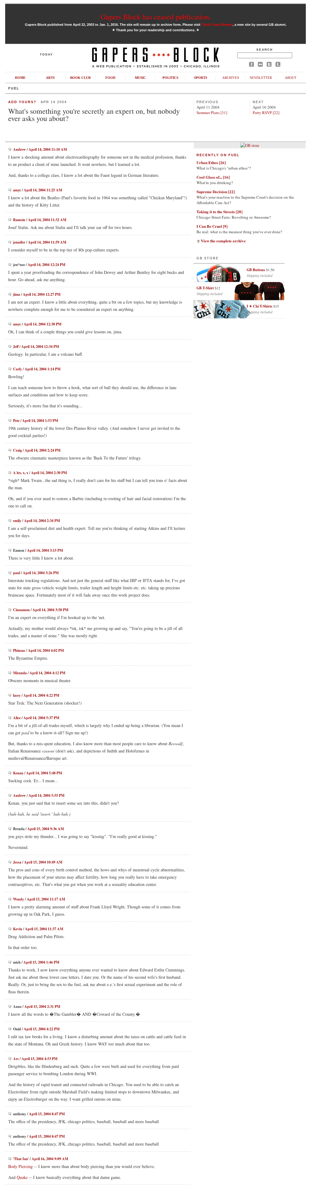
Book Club (80, 77)
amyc (17, 190)
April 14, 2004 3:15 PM (45, 550)
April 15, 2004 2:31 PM (42, 1006)
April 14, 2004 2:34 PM (42, 520)
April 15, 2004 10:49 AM (43, 862)
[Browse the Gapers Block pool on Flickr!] (260, 65)
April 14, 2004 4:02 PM (46, 650)
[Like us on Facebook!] (251, 65)
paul (16, 572)
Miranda (20, 672)
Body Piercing (20, 1166)
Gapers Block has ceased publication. (156, 17)
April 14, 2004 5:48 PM (44, 773)
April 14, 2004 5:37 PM (41, 717)
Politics (170, 77)
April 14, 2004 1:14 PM (42, 369)
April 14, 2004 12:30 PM (42, 324)
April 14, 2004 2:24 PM (42, 450)
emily (17, 520)
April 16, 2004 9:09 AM (50, 1158)
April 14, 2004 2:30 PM (49, 472)
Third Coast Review (217, 24)
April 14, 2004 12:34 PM (40, 346)
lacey (17, 695)
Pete (16, 420)
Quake (22, 1177)
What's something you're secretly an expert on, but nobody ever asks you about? (94, 114)
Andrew (19, 149)
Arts (50, 77)
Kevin (17, 928)
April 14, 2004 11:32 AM (47, 219)
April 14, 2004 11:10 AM (48, 149)
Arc (16, 1058)
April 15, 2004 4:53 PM (39, 1058)
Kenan (18, 773)
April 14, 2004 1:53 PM (40, 420)
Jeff (16, 346)
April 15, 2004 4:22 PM (42, 1029)
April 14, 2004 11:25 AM (43, 190)
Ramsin (19, 219)
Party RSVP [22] (266, 112)
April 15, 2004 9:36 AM (45, 828)
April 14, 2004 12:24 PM (46, 264)
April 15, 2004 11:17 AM (46, 899)
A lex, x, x (20, 472)
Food (110, 77)
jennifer (19, 242)
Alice (17, 717)
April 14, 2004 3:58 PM (50, 609)
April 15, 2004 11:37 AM (44, 928)
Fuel (13, 88)
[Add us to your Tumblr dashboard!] (278, 65)
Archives (230, 77)
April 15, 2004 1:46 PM (41, 962)
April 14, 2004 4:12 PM (47, 672)
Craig (17, 450)
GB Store (208, 258)
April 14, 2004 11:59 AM (47, 242)
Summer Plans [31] (212, 112)
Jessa (17, 862)
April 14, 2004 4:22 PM (41, 695)
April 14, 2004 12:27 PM (41, 294)
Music (140, 77)
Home (20, 77)
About (290, 77)
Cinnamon (21, 609)
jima (16, 294)
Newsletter (261, 77)
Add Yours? (22, 102)
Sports (200, 77)
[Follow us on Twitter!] (269, 65)
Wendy (18, 899)
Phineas (19, 650)
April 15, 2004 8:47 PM (47, 1113)
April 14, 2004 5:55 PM (46, 795)
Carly (17, 369)
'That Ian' (21, 1158)
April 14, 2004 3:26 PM (41, 572)
